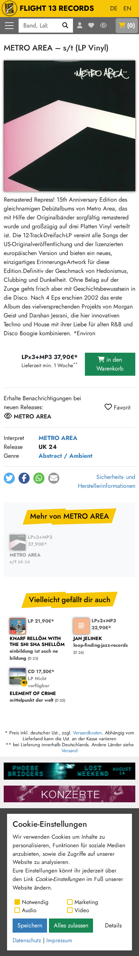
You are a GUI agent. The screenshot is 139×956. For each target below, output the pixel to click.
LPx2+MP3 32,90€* (104, 624)
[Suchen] (65, 26)
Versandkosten (87, 732)
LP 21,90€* (41, 620)
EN (127, 8)
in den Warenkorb (109, 364)
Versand (69, 750)
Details (113, 925)
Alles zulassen (71, 925)
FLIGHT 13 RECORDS (57, 8)
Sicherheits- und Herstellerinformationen (106, 481)
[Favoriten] (91, 25)
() (131, 25)
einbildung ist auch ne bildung (37, 649)
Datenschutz (27, 940)
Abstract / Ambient (65, 455)
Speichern (29, 925)
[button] (9, 478)
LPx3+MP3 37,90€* (40, 541)
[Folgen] (103, 25)
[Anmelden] (79, 25)
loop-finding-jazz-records (100, 642)
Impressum (59, 940)
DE (114, 8)
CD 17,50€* (41, 671)
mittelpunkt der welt (33, 697)
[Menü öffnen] (9, 25)
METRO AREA (58, 438)
